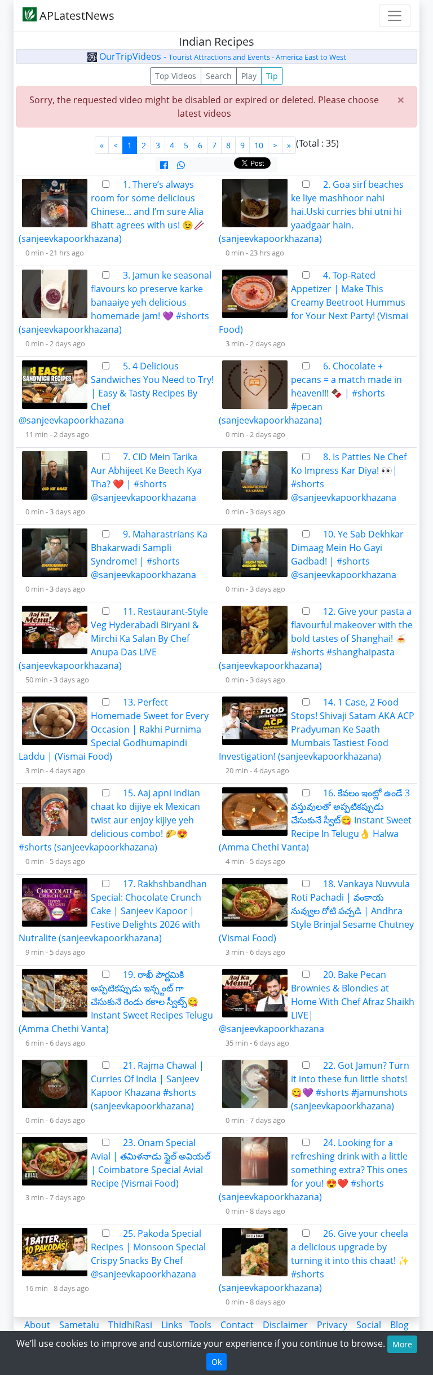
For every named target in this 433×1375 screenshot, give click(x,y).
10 (258, 145)
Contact (237, 1325)
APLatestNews (75, 15)
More (402, 1344)
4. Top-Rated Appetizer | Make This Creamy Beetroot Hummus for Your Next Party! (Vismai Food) (313, 302)
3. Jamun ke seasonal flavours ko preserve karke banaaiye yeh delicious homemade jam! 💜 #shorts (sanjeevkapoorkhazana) (115, 302)
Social (368, 1325)
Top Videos (175, 75)
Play (249, 75)
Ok (216, 1361)
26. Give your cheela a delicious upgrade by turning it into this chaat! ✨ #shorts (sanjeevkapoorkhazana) (314, 1260)
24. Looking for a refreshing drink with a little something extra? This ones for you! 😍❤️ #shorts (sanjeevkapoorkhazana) (313, 1169)
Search (219, 75)
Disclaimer (285, 1325)
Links (172, 1325)
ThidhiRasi (130, 1325)
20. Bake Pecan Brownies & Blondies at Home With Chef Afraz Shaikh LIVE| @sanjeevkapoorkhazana (316, 1001)
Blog (399, 1325)
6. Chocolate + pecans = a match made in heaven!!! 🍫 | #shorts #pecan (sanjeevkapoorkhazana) (310, 393)
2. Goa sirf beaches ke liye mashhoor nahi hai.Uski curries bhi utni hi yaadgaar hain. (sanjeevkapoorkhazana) (311, 211)
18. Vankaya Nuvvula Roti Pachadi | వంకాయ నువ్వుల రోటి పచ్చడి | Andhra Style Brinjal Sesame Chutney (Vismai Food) (316, 911)
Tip (272, 75)
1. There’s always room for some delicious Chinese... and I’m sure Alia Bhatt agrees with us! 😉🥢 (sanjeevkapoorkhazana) (112, 211)
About (37, 1325)
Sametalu (79, 1325)
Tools (200, 1325)
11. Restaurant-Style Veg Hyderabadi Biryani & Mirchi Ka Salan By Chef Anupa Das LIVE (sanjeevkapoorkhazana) (113, 638)
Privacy (332, 1325)
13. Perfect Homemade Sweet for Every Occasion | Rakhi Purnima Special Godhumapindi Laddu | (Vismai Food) (114, 729)
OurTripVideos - (221, 56)
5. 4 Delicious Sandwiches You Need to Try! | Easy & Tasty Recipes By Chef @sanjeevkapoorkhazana (116, 393)
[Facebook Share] (164, 165)
